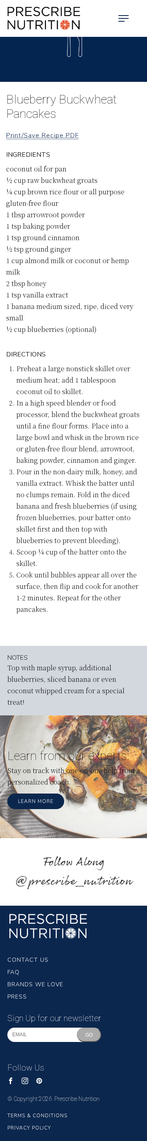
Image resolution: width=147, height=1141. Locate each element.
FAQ (13, 972)
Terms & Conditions (37, 1115)
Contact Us (28, 960)
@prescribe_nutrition (73, 881)
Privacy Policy (29, 1128)
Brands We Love (35, 984)
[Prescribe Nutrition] (41, 18)
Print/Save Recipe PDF (42, 135)
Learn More (35, 801)
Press (17, 997)
